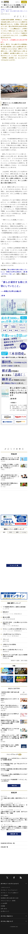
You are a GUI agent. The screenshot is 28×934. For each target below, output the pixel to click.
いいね (24, 532)
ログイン (18, 1)
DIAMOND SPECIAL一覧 (8, 843)
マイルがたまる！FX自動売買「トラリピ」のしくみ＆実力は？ (14, 780)
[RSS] (21, 878)
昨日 (10, 532)
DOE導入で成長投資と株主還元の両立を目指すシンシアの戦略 (14, 769)
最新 (4, 532)
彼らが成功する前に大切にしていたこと (14, 11)
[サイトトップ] (6, 2)
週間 (17, 532)
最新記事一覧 (14, 834)
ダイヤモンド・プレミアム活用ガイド (9, 892)
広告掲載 (3, 906)
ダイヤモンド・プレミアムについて (9, 890)
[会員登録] (24, 2)
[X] (7, 878)
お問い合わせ (4, 908)
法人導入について (5, 911)
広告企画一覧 (4, 847)
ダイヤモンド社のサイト (7, 916)
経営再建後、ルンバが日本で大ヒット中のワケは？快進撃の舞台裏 (14, 759)
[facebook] (14, 878)
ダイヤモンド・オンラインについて (10, 883)
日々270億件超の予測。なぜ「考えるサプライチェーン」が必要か (14, 764)
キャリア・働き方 (5, 11)
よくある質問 (4, 903)
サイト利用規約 (4, 895)
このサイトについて (5, 887)
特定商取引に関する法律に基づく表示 (9, 898)
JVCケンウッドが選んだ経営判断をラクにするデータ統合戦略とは (14, 775)
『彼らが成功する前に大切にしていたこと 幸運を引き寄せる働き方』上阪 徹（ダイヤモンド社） (14, 272)
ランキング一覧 (14, 565)
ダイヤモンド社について (7, 921)
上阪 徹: (6, 9)
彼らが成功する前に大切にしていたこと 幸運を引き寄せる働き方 (18, 391)
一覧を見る (14, 785)
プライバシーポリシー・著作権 (8, 900)
